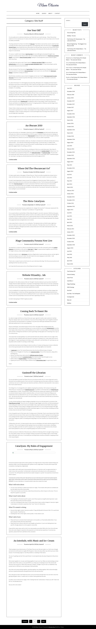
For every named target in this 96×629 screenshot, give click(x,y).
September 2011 (71, 206)
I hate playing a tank (41, 360)
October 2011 (70, 203)
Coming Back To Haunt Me (34, 311)
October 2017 (70, 107)
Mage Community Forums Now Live (34, 240)
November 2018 (71, 91)
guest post (14, 350)
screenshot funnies (27, 357)
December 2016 (71, 113)
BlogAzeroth (24, 101)
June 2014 (69, 145)
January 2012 (70, 193)
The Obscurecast (18, 183)
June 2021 (69, 88)
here (29, 249)
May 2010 (69, 257)
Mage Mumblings (71, 284)
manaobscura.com (29, 389)
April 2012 (69, 184)
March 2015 (70, 133)
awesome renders (35, 351)
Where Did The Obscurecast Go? (34, 168)
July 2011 (69, 212)
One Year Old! (34, 30)
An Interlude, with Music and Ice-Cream (34, 540)
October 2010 (70, 241)
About (50, 13)
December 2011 (71, 196)
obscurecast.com (29, 71)
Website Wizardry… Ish (34, 275)
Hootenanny (40, 132)
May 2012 (69, 180)
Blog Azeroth (31, 135)
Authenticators (12, 64)
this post (32, 44)
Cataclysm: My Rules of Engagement (34, 446)
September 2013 (71, 158)
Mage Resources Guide (14, 403)
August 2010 (70, 248)
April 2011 (69, 222)
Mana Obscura (48, 5)
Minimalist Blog (51, 627)
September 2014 (71, 139)
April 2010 (69, 260)
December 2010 (71, 235)
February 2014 (70, 149)
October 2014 (70, 136)
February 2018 (70, 94)
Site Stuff (69, 290)
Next (43, 621)
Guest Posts (70, 277)
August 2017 (70, 110)
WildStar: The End (71, 35)
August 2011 (70, 209)
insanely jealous (22, 358)
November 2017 (71, 104)
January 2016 (70, 123)
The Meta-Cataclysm (34, 201)
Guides (44, 13)
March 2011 (70, 225)
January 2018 (70, 97)
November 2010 (71, 238)
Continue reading (13, 159)
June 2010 (69, 254)
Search (68, 20)
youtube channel (45, 151)
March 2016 (70, 120)
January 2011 (70, 232)
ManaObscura (54, 389)
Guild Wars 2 (70, 280)
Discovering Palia (71, 32)
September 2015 (71, 129)
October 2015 (70, 126)
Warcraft (69, 300)
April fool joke (29, 54)
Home (37, 13)
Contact (57, 13)
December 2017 (71, 101)
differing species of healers (36, 355)
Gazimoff (41, 34)
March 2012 (70, 187)
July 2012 (69, 174)
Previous (25, 621)
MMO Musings (70, 287)
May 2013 (69, 165)
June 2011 (69, 216)
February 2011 (70, 228)
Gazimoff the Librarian (34, 372)
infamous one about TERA (38, 62)
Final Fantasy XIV (71, 271)
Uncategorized (70, 296)
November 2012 (71, 168)
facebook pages (46, 152)
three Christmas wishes (25, 57)
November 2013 (71, 152)
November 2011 (71, 200)
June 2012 (69, 177)
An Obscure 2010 (33, 125)
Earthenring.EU (50, 328)
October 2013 (70, 155)
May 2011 (69, 219)
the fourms (24, 254)
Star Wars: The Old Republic (73, 293)
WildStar (69, 303)
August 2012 (70, 171)
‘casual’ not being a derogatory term (33, 64)
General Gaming (71, 274)
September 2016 (71, 117)
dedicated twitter (36, 152)
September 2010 (71, 244)
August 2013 (70, 161)
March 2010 (70, 264)
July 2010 (69, 251)
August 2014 (70, 142)
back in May (30, 69)
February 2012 (70, 190)
